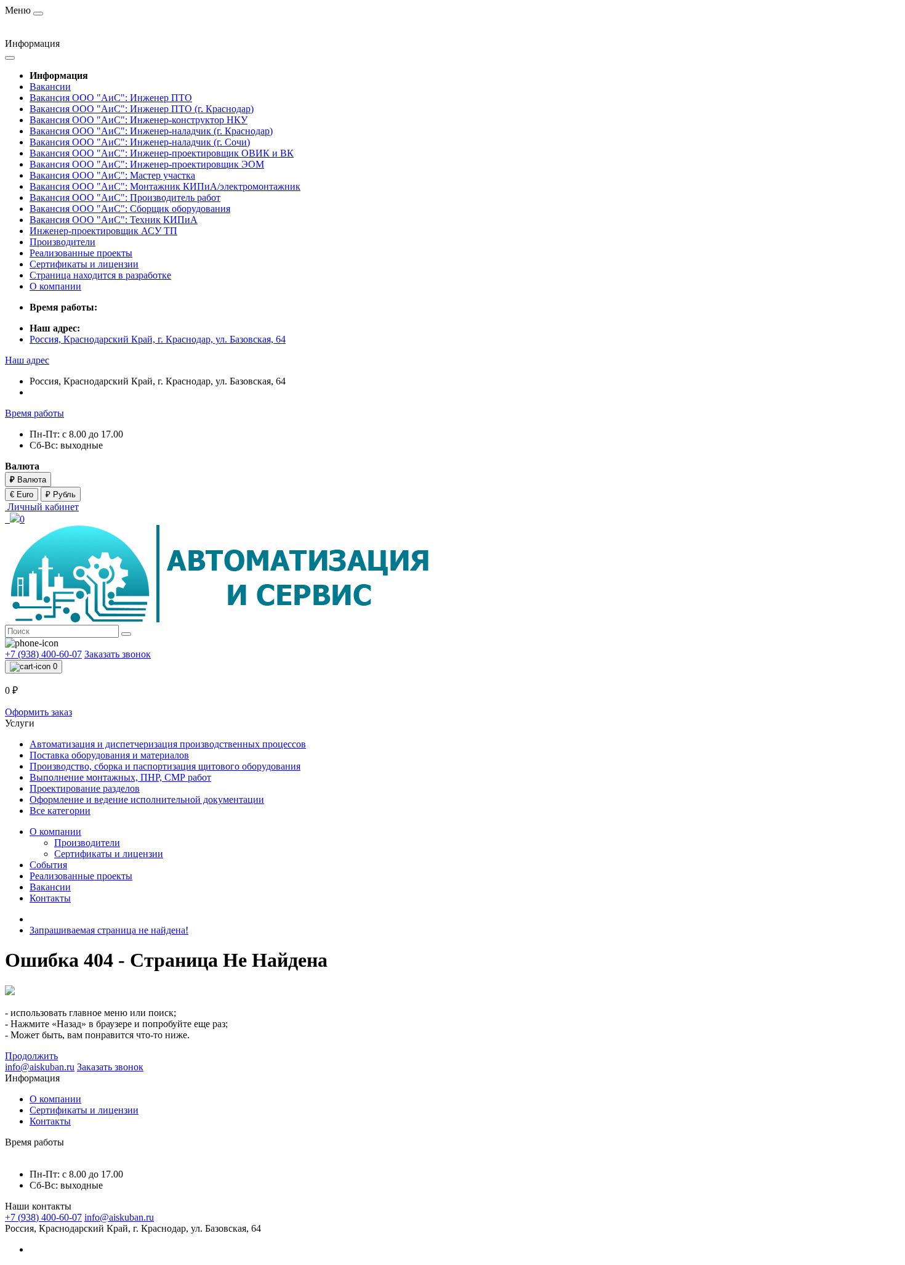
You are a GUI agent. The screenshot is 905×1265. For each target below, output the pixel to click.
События (48, 865)
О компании (55, 286)
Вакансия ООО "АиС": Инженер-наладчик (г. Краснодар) (151, 131)
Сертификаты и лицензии (84, 264)
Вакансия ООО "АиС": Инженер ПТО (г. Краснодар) (142, 109)
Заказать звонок (117, 654)
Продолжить (31, 1056)
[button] (27, 360)
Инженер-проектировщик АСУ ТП (103, 231)
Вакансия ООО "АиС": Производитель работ (125, 197)
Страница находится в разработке (100, 275)
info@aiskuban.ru (119, 1217)
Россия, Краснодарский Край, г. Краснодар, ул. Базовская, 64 (158, 339)
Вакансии (50, 86)
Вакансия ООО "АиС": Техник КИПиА (114, 219)
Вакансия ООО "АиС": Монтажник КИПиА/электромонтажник (165, 186)
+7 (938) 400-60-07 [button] (43, 1217)
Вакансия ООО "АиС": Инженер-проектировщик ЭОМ (147, 164)
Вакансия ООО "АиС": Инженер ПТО (111, 97)
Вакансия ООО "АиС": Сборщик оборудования (130, 208)
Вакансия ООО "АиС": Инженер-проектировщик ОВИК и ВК (162, 153)
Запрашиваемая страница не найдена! (109, 930)
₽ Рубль (61, 494)
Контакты (50, 898)
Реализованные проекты (81, 253)
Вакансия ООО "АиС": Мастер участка (112, 175)
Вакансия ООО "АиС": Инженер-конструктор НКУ (138, 120)
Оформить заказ (38, 712)
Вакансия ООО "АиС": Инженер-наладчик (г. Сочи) (140, 142)
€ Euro (21, 494)
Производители (62, 242)
